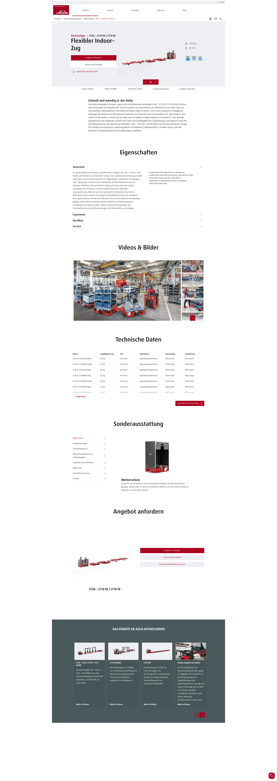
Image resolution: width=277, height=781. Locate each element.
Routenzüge (88, 19)
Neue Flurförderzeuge (72, 19)
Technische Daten (135, 89)
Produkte (57, 19)
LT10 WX (147, 663)
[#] (201, 167)
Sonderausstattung (161, 89)
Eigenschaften (88, 89)
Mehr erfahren (82, 704)
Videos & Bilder (111, 89)
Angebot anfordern (187, 89)
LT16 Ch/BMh (115, 663)
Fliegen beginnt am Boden (188, 663)
